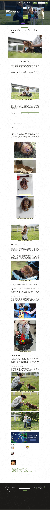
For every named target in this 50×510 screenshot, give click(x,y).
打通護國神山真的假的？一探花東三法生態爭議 (19, 470)
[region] (25, 13)
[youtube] (10, 491)
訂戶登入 (48, 0)
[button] (8, 15)
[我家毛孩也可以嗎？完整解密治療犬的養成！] (32, 447)
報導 (19, 2)
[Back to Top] (48, 508)
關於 (22, 500)
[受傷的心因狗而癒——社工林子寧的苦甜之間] (17, 453)
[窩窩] (4, 3)
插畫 (27, 2)
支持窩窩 (35, 2)
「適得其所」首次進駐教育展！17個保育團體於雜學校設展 (21, 472)
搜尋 (46, 2)
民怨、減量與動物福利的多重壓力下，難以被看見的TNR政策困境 (22, 471)
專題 (22, 2)
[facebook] (9, 491)
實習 (25, 500)
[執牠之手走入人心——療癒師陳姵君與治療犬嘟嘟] (17, 447)
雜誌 (25, 2)
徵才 (27, 500)
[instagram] (11, 491)
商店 (29, 500)
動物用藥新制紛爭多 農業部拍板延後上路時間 (19, 469)
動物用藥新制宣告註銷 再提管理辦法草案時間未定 (20, 468)
